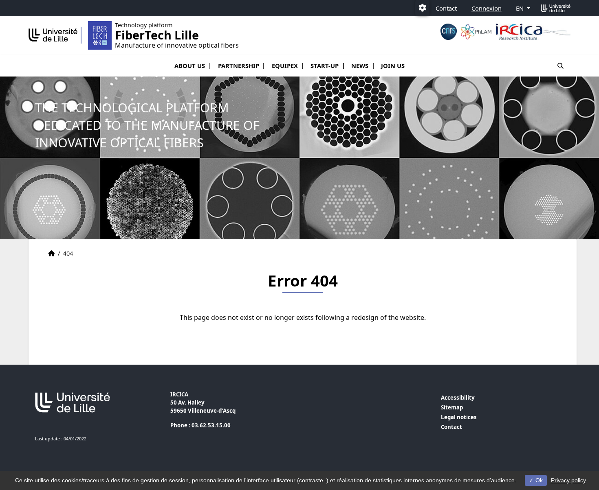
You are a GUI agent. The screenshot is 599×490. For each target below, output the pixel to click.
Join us (393, 65)
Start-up (325, 65)
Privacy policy (568, 480)
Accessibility (458, 397)
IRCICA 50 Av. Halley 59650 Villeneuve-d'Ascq (203, 402)
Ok (538, 480)
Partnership (238, 65)
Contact (446, 8)
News (359, 65)
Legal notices (459, 417)
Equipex (285, 65)
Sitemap (452, 407)
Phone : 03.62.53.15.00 (200, 425)
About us (189, 65)
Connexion (486, 8)
